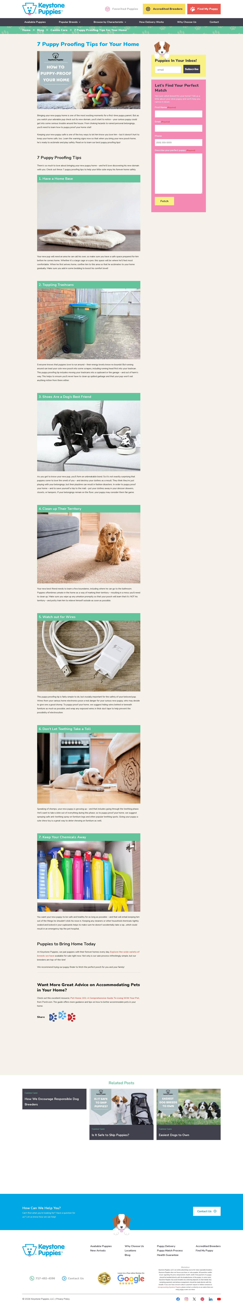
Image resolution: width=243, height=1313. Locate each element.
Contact (214, 22)
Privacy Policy (63, 1299)
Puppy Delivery (166, 1246)
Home (26, 30)
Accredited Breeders (208, 1246)
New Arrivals (98, 1250)
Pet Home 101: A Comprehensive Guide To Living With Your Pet (104, 998)
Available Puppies (35, 22)
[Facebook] (178, 1299)
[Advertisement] (89, 1047)
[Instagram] (186, 1299)
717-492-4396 (45, 1278)
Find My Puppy (204, 1250)
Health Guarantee (167, 1255)
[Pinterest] (202, 1299)
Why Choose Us (186, 22)
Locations (130, 1250)
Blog (40, 30)
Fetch (164, 201)
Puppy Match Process (170, 1250)
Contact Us (204, 1211)
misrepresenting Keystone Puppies (169, 1287)
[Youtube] (219, 1299)
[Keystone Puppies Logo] (43, 1250)
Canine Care (59, 30)
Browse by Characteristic (108, 22)
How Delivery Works (151, 22)
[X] (194, 1299)
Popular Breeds (68, 22)
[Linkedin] (210, 1299)
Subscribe (192, 69)
